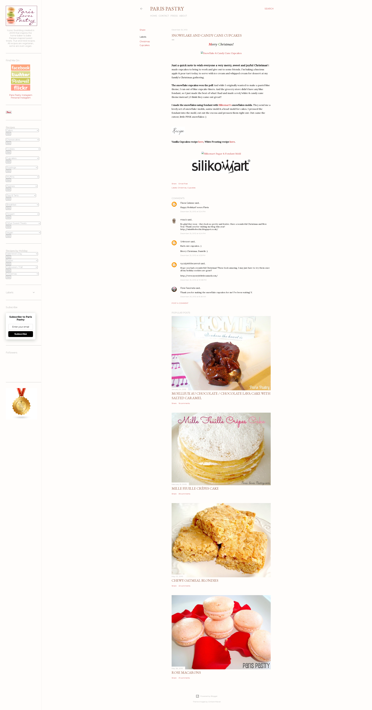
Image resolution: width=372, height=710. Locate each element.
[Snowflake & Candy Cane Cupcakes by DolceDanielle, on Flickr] (221, 53)
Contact (164, 16)
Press (174, 16)
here (200, 141)
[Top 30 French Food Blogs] (21, 418)
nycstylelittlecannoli (190, 263)
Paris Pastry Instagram (20, 95)
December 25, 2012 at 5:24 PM (192, 211)
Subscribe (20, 334)
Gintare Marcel (214, 702)
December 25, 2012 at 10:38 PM (193, 280)
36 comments (184, 494)
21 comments (184, 678)
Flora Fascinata (187, 288)
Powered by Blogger (209, 696)
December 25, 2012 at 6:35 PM (192, 255)
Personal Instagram (21, 97)
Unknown (185, 241)
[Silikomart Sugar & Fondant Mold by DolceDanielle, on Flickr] (221, 153)
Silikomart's (225, 105)
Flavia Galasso (187, 203)
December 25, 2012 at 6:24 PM (193, 233)
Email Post (183, 184)
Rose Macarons (186, 672)
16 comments (184, 403)
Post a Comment (180, 303)
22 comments (184, 586)
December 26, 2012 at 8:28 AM (193, 296)
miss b (183, 219)
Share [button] (142, 30)
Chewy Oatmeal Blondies (195, 580)
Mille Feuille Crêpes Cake (195, 488)
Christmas (145, 41)
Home (153, 16)
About (183, 16)
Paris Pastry (167, 8)
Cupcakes (145, 45)
